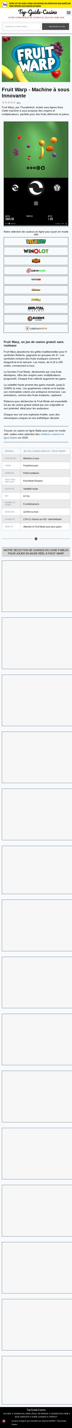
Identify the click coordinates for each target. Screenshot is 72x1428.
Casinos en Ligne (59, 1414)
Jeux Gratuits (22, 1417)
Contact (53, 1417)
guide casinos (39, 1417)
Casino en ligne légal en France (31, 1414)
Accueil (7, 1414)
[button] (69, 13)
